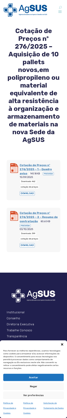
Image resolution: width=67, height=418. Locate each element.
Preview (48, 174)
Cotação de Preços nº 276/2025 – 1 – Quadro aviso (36, 169)
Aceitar (33, 377)
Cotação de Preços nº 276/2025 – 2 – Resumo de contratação (39, 217)
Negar (33, 386)
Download (27, 193)
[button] (62, 344)
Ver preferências (33, 395)
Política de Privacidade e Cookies (9, 408)
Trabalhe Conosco (19, 330)
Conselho (13, 318)
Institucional (15, 312)
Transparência (17, 336)
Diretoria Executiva (20, 324)
